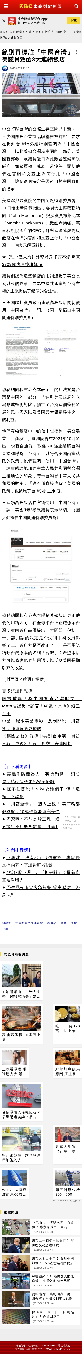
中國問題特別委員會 (29, 923)
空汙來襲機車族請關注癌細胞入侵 (21, 1157)
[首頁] (40, 6)
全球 (29, 31)
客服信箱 (21, 1345)
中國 (5, 928)
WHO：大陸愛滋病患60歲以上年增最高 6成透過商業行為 (14, 1192)
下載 (73, 20)
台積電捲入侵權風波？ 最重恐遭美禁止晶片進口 (21, 1114)
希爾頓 (51, 923)
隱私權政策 (64, 1345)
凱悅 (74, 923)
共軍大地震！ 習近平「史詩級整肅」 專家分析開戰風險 (67, 1149)
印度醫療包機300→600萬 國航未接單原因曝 (67, 1192)
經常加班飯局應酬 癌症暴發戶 (67, 1071)
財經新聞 (16, 31)
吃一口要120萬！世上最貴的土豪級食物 (67, 1028)
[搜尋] (75, 10)
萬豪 (64, 923)
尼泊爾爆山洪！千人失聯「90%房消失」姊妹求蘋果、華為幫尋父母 (21, 994)
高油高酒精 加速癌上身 (21, 1037)
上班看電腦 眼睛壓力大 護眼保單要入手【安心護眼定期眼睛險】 (14, 1071)
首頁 (3, 31)
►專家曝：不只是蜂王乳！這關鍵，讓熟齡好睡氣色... (33, 820)
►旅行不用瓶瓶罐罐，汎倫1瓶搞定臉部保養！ (32, 827)
